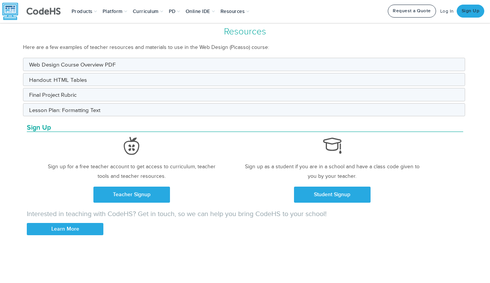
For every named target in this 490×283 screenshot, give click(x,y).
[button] (84, 11)
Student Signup (332, 194)
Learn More (65, 229)
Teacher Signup (131, 194)
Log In (447, 11)
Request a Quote (412, 11)
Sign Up (471, 11)
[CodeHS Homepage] (34, 11)
